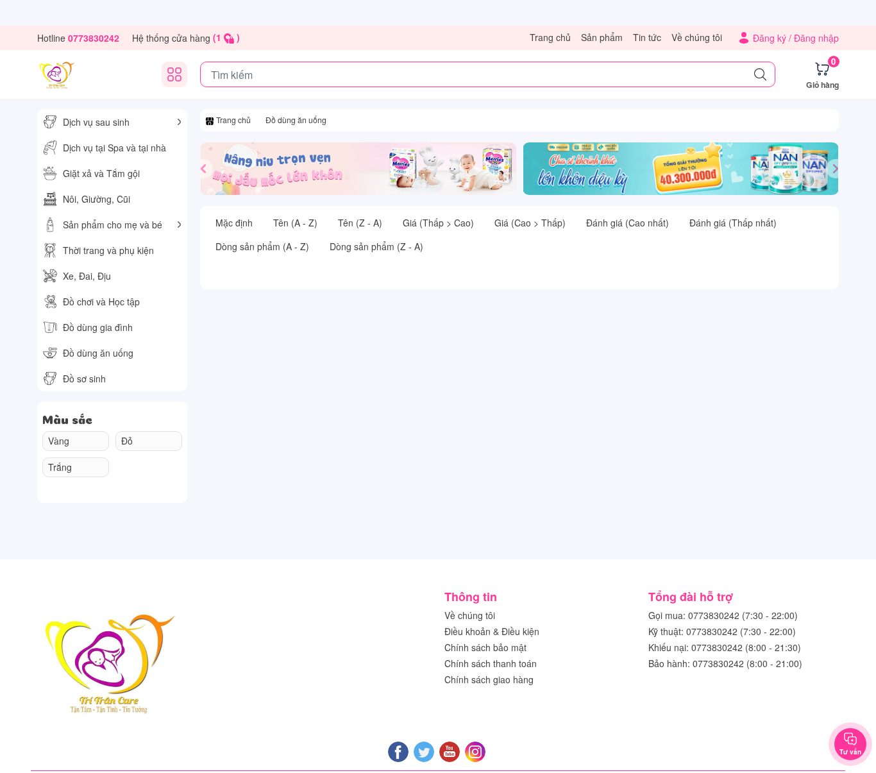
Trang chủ (550, 37)
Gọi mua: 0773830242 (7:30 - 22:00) (723, 615)
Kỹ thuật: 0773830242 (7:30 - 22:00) (722, 631)
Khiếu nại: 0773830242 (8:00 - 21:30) (724, 647)
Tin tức (647, 37)
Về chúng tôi (696, 37)
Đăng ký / (773, 37)
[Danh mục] (174, 74)
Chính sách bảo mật (485, 647)
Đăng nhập (816, 37)
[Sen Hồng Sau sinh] (56, 74)
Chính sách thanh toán (490, 663)
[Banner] (358, 168)
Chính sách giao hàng (489, 679)
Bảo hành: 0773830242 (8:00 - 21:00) (725, 663)
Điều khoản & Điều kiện (491, 631)
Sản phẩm (602, 37)
